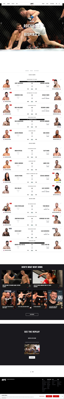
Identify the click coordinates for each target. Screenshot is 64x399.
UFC (42, 379)
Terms (58, 380)
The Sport (43, 380)
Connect (43, 3)
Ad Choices (58, 383)
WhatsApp (48, 384)
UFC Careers (44, 383)
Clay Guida (46, 151)
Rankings (8, 3)
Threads (48, 383)
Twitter (48, 388)
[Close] (62, 396)
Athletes (13, 3)
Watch (47, 3)
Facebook (48, 380)
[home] (32, 3)
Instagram (48, 382)
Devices (53, 382)
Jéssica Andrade (44, 176)
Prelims (31, 70)
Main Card (27, 70)
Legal (58, 379)
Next (62, 23)
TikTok (48, 387)
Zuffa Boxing (52, 3)
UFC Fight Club (44, 388)
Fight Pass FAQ (54, 380)
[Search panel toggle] (59, 3)
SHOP (56, 3)
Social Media (49, 379)
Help (53, 379)
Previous (1, 23)
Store (43, 387)
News (17, 3)
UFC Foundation (44, 382)
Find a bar (32, 357)
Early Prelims (36, 70)
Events (4, 3)
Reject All (49, 396)
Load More (32, 314)
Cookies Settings (41, 396)
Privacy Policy (59, 382)
